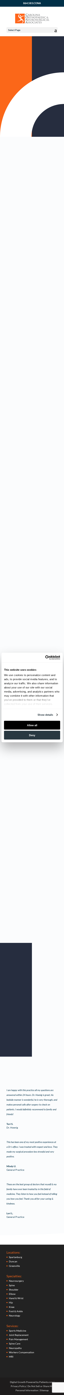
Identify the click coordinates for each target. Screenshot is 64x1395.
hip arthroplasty (24, 169)
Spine (12, 1285)
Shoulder (13, 1289)
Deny (32, 735)
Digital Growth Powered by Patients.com (31, 1382)
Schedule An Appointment (36, 1047)
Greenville (14, 1265)
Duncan (13, 1261)
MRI (11, 1356)
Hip (11, 1302)
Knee (11, 1306)
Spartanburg (15, 1257)
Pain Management (18, 1339)
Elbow (12, 1293)
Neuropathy (15, 1348)
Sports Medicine (17, 1330)
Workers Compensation (21, 1352)
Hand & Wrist (16, 1298)
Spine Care (14, 1343)
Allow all (32, 725)
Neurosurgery (16, 1280)
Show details (45, 714)
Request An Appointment (30, 116)
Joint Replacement (19, 1334)
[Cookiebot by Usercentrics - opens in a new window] (45, 657)
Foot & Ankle (16, 1311)
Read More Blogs (30, 936)
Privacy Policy (18, 1386)
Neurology (14, 1315)
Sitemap (44, 1390)
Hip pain (15, 222)
